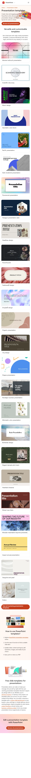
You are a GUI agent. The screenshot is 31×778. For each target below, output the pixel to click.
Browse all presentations (11, 23)
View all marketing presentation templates (13, 607)
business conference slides (9, 708)
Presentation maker (12, 7)
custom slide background (17, 700)
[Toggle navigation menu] (28, 2)
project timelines (6, 706)
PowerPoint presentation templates (18, 637)
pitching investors (6, 694)
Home (3, 7)
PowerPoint (9, 2)
